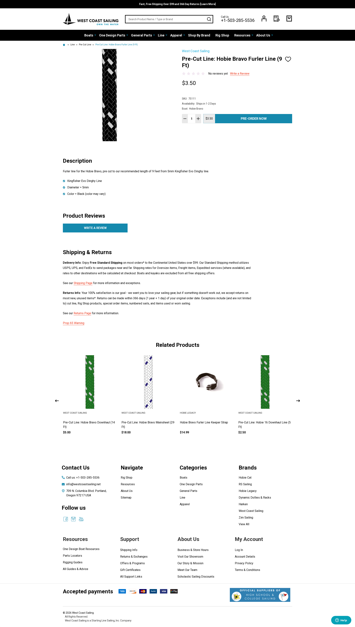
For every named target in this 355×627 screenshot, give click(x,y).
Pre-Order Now (254, 118)
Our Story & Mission (190, 563)
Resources (242, 35)
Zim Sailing (246, 517)
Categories (193, 467)
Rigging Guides (72, 562)
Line (161, 35)
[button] (260, 595)
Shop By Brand (199, 35)
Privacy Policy (244, 563)
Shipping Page (83, 283)
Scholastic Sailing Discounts (196, 576)
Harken (243, 504)
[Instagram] (73, 519)
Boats (88, 35)
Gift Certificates (130, 570)
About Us (263, 35)
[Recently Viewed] (277, 18)
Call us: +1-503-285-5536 (82, 477)
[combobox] (169, 19)
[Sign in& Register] (264, 18)
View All (244, 524)
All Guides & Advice (75, 569)
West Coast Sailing (251, 511)
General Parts (141, 35)
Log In (239, 550)
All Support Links (131, 576)
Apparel (176, 35)
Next (298, 400)
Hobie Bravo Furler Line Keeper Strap (262, 422)
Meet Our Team (187, 570)
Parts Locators (72, 555)
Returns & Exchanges (134, 556)
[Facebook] (66, 519)
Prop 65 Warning (73, 323)
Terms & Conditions (247, 570)
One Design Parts (112, 35)
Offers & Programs (132, 563)
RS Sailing (245, 484)
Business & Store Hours (193, 550)
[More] (95, 35)
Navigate (132, 467)
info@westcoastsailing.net (83, 484)
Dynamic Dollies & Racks (255, 497)
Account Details (245, 556)
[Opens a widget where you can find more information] (341, 620)
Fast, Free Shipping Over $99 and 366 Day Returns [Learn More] (177, 4)
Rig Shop (222, 35)
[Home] (64, 44)
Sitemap (126, 497)
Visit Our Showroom (190, 556)
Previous (57, 400)
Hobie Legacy (248, 491)
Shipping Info (128, 550)
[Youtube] (81, 519)
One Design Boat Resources (81, 549)
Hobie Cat (245, 477)
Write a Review (239, 73)
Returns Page (82, 313)
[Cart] (289, 18)
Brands (248, 467)
